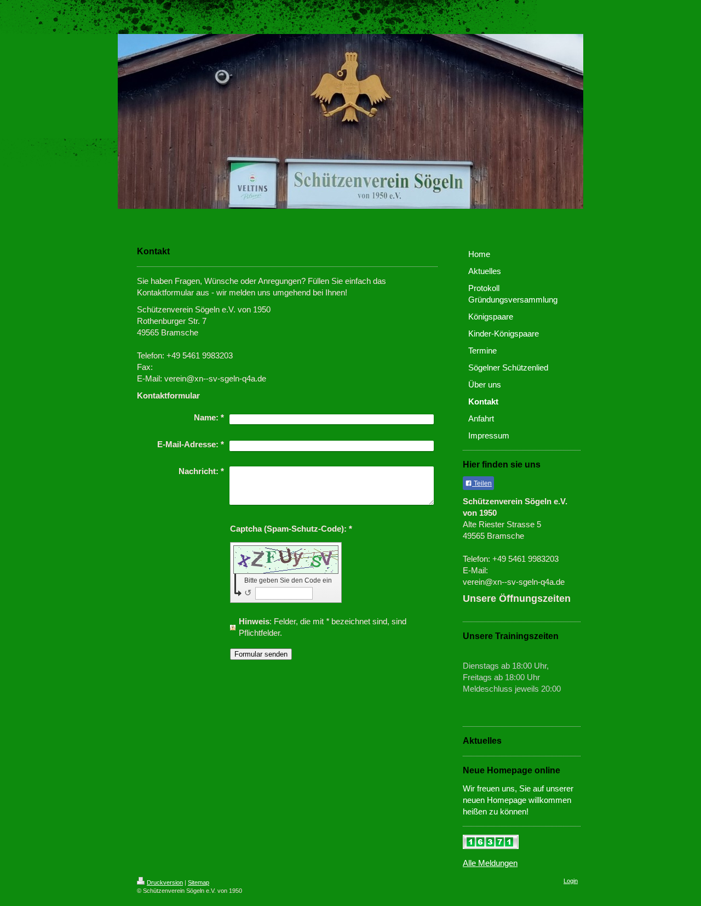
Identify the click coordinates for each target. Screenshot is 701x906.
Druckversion (165, 882)
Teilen (482, 483)
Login (571, 880)
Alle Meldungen (490, 863)
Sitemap (198, 882)
